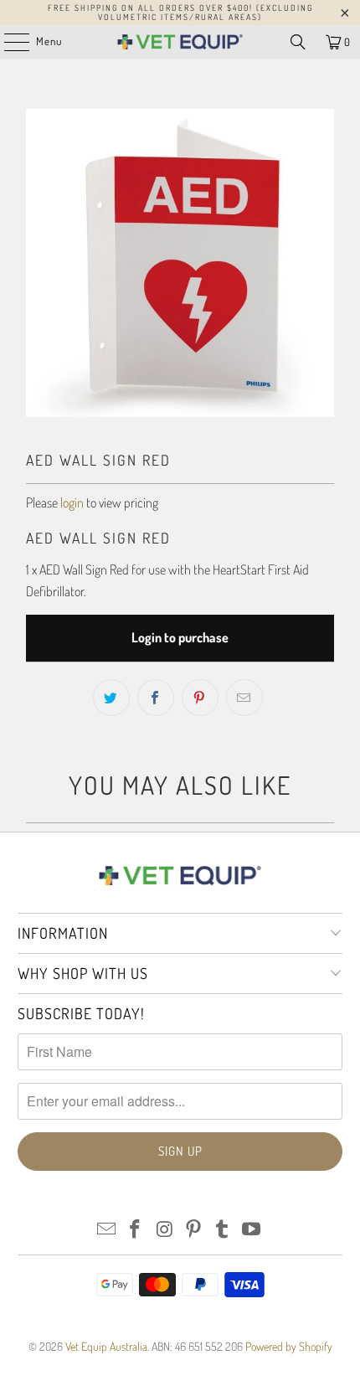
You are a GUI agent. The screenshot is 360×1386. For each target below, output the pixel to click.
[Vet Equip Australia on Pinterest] (194, 1229)
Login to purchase (180, 637)
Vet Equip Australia (106, 1346)
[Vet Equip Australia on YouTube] (252, 1229)
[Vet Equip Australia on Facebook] (135, 1229)
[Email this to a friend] (244, 697)
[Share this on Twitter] (111, 697)
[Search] (298, 42)
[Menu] (8, 42)
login (72, 502)
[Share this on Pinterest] (200, 697)
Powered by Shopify (288, 1346)
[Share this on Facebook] (155, 697)
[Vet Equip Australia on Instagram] (164, 1229)
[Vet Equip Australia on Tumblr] (222, 1229)
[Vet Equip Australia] (180, 42)
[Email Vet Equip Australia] (106, 1229)
